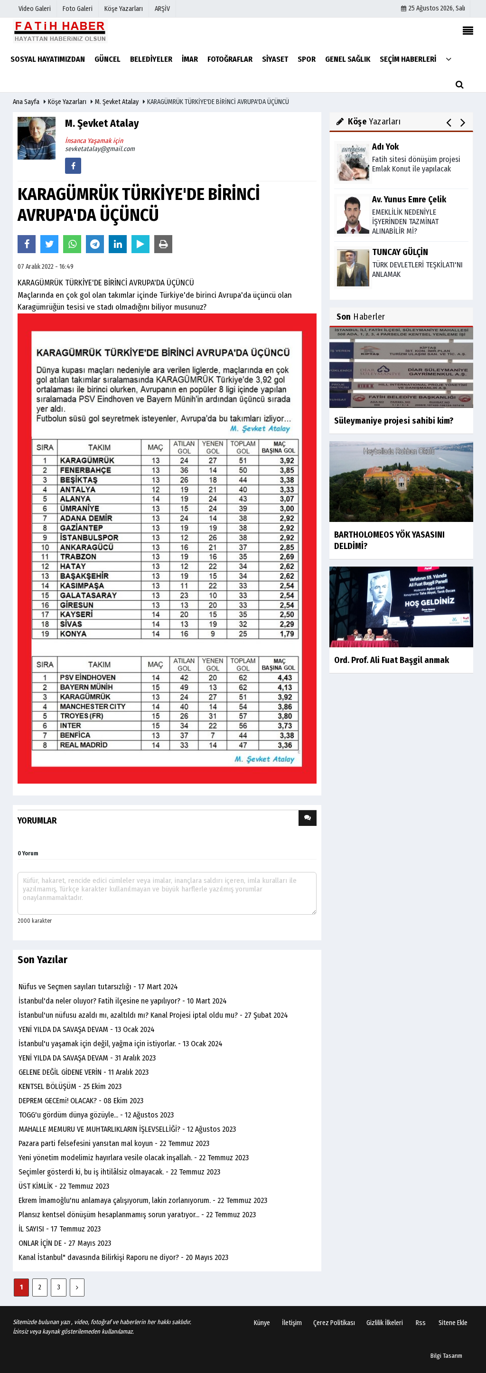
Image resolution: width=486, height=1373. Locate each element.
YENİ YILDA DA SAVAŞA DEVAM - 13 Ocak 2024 (87, 1029)
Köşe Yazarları (67, 102)
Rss (421, 1323)
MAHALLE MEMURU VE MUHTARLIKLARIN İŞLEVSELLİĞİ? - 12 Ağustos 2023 (127, 1129)
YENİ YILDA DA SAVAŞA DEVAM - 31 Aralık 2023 (87, 1057)
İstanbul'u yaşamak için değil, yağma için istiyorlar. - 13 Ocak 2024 (121, 1043)
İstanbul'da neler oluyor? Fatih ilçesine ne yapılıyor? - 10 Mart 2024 (123, 1000)
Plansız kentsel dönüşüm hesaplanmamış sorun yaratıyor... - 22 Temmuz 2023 (137, 1214)
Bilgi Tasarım (446, 1355)
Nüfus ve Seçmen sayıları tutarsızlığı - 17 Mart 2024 (98, 986)
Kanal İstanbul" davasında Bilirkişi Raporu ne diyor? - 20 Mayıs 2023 (123, 1257)
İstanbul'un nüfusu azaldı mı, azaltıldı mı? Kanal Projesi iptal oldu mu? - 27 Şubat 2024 (153, 1015)
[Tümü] (448, 58)
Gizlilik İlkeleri (384, 1323)
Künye (262, 1323)
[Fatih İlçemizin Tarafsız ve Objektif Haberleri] (60, 31)
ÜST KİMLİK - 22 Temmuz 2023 (64, 1186)
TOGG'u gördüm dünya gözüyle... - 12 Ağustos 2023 (96, 1114)
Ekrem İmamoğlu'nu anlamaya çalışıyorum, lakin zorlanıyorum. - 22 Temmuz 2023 (143, 1200)
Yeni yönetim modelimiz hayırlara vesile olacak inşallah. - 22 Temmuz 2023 (134, 1157)
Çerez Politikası (334, 1323)
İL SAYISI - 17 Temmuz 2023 (60, 1228)
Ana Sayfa (26, 102)
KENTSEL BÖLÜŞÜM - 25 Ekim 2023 (70, 1086)
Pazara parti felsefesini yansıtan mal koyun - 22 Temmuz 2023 (114, 1143)
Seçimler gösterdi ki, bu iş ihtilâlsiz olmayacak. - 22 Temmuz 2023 (119, 1171)
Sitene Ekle (453, 1323)
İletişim (292, 1323)
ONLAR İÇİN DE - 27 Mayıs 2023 (65, 1243)
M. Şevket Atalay (117, 102)
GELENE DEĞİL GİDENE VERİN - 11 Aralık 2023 (84, 1072)
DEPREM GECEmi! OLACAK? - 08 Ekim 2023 (81, 1100)
